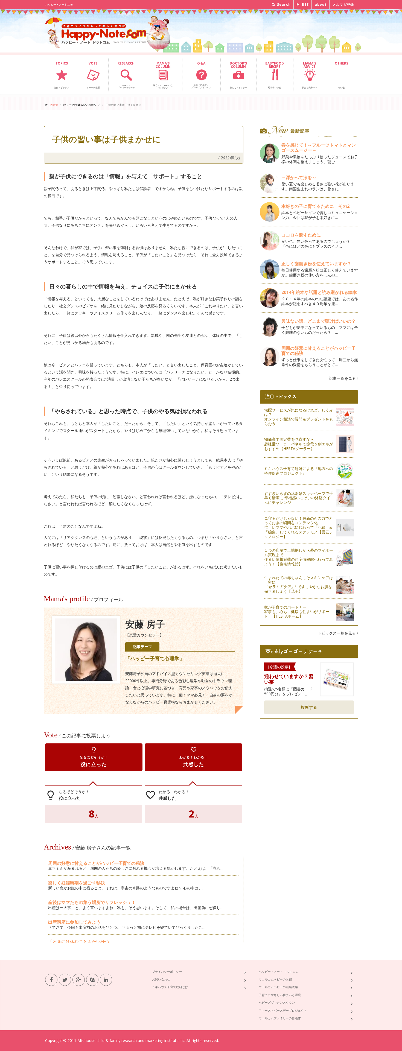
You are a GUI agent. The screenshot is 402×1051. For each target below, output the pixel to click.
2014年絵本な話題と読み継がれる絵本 (319, 292)
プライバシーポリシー (167, 972)
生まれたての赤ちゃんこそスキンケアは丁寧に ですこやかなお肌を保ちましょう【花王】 (298, 584)
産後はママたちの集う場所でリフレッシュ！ (92, 902)
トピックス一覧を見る (337, 633)
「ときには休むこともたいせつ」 (81, 942)
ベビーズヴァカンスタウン (277, 1002)
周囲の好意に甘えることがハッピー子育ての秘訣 (96, 863)
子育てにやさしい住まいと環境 (280, 995)
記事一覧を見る (343, 378)
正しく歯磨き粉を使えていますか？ (316, 264)
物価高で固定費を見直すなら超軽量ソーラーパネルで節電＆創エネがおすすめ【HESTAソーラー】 (298, 444)
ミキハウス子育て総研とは (170, 987)
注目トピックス (61, 75)
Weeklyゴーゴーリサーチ (126, 75)
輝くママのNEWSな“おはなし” (163, 75)
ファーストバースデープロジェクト (283, 1010)
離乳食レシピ (274, 75)
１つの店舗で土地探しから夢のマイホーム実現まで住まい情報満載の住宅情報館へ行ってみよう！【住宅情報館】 (298, 557)
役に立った (94, 756)
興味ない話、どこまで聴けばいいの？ (318, 321)
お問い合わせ (161, 979)
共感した (193, 756)
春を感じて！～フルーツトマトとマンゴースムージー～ (318, 147)
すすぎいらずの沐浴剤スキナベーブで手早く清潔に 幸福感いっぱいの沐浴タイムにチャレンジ (298, 498)
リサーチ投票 (93, 75)
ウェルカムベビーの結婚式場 (278, 987)
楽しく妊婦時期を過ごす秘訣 (76, 883)
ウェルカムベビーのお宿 (275, 979)
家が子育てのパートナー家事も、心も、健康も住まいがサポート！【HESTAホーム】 (296, 612)
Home (54, 105)
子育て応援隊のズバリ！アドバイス (201, 75)
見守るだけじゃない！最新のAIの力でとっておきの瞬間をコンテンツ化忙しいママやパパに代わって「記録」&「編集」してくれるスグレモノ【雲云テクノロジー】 (298, 527)
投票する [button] (309, 707)
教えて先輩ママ (309, 75)
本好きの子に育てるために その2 (315, 206)
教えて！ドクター (238, 75)
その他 (341, 75)
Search (283, 4)
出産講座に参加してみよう (74, 922)
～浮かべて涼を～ (298, 177)
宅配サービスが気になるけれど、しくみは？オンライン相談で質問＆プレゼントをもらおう (298, 416)
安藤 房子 (145, 624)
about (321, 4)
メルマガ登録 (343, 4)
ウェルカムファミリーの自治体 (280, 1018)
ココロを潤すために (301, 235)
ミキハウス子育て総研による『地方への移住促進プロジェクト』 (298, 471)
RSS (305, 4)
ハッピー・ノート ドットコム (279, 972)
